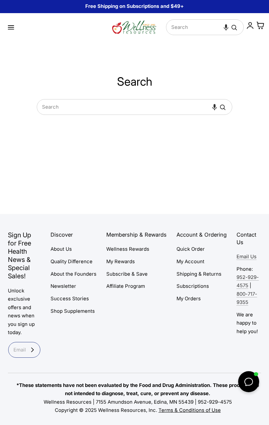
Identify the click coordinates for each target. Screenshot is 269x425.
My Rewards (120, 262)
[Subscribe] (32, 350)
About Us (61, 249)
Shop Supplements (73, 311)
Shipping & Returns (198, 274)
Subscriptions (192, 286)
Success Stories (70, 299)
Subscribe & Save (127, 274)
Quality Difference (72, 262)
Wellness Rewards (127, 249)
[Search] (234, 27)
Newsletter (63, 286)
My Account (190, 262)
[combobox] (205, 27)
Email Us (247, 257)
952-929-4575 (215, 402)
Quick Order (190, 249)
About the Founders (73, 274)
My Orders (188, 299)
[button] (11, 27)
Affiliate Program (125, 286)
